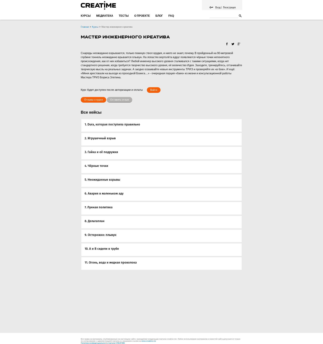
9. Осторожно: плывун (100, 235)
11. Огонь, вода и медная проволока (111, 262)
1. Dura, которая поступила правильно (112, 124)
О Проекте (142, 15)
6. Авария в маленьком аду (104, 193)
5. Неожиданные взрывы (102, 180)
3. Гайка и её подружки (101, 152)
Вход (218, 7)
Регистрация (229, 7)
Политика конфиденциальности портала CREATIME (103, 343)
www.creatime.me (148, 341)
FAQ (171, 15)
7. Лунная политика (99, 207)
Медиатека (104, 15)
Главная (85, 27)
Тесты (124, 15)
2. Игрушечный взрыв (100, 138)
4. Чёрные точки (96, 166)
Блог (159, 15)
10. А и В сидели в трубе (102, 249)
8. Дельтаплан (94, 221)
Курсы (86, 15)
